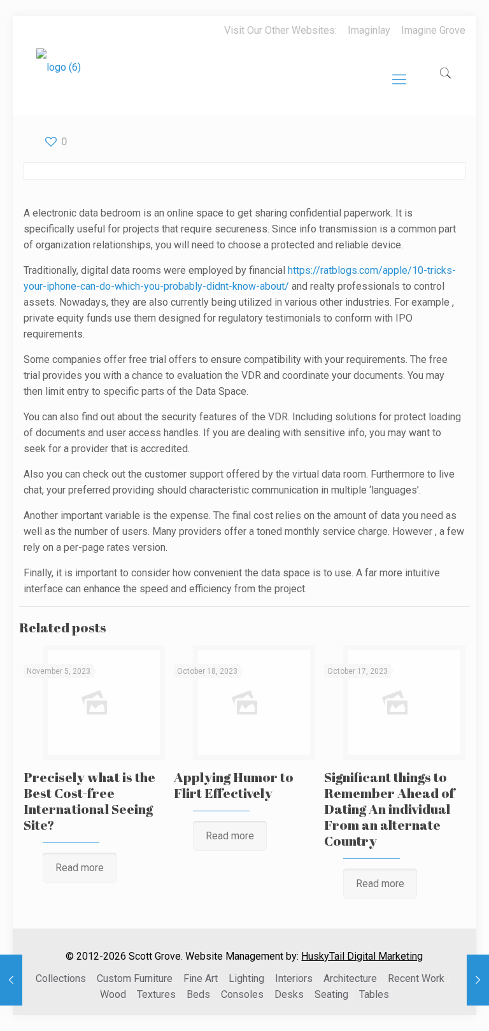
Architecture (350, 978)
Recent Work (416, 978)
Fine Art (200, 978)
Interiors (294, 978)
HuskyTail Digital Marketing (362, 956)
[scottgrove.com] (58, 76)
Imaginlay (369, 30)
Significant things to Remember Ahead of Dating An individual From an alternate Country (389, 809)
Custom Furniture (135, 978)
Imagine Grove (433, 30)
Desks (289, 994)
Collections (61, 978)
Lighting (246, 978)
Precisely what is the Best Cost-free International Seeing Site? (89, 801)
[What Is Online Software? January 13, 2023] (11, 980)
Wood (113, 994)
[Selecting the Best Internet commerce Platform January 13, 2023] (478, 980)
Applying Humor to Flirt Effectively (234, 785)
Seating (331, 994)
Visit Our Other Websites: (280, 30)
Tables (374, 994)
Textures (156, 994)
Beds (198, 994)
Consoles (242, 994)
